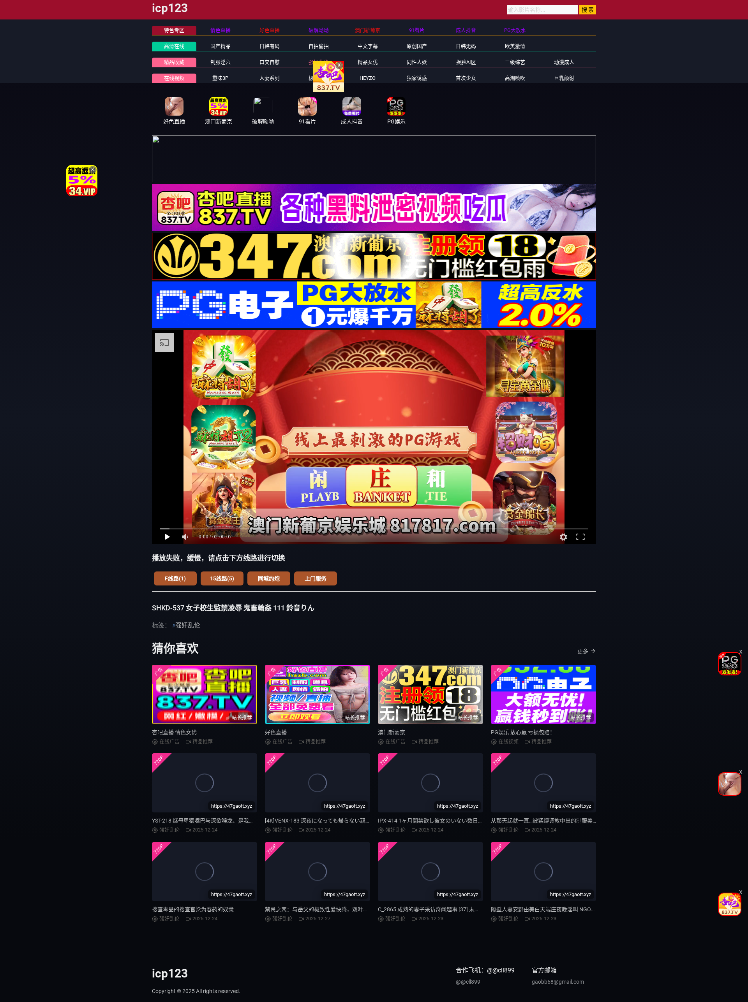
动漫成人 (564, 62)
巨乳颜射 (564, 78)
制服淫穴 (220, 62)
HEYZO (368, 78)
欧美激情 (515, 46)
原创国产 (417, 46)
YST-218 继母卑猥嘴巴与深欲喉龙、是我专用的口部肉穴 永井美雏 (231, 820)
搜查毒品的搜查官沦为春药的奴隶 (193, 909)
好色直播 (276, 732)
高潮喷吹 (515, 78)
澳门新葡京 (391, 732)
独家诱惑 (417, 78)
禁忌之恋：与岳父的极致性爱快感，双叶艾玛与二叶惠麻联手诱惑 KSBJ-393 (356, 909)
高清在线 (174, 46)
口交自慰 (269, 62)
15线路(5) (222, 578)
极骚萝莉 (319, 78)
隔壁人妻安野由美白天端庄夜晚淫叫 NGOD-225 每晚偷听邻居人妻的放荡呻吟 (584, 909)
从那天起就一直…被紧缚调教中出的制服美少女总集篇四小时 (563, 820)
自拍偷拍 (319, 46)
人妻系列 (269, 78)
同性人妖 (417, 62)
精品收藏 (174, 62)
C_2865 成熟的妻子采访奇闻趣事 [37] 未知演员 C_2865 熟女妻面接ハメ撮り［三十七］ (483, 909)
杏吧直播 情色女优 (174, 732)
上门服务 (315, 578)
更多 (582, 651)
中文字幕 (368, 46)
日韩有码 (269, 46)
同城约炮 (269, 578)
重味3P (220, 78)
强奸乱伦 (319, 62)
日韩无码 (466, 46)
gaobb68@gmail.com (558, 982)
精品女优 (368, 62)
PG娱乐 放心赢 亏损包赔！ (523, 732)
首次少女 (466, 78)
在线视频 (174, 78)
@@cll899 (468, 982)
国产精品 (220, 46)
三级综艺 (515, 62)
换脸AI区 (466, 62)
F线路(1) (175, 578)
